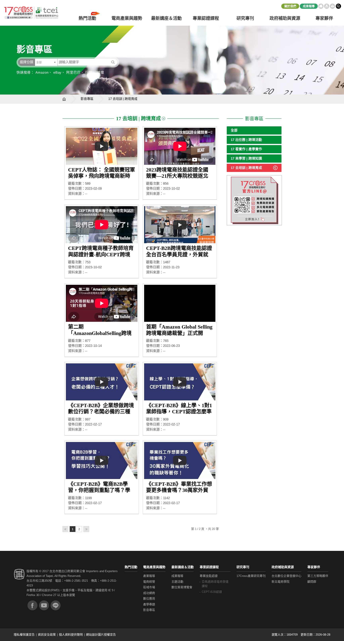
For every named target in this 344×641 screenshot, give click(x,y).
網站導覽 (326, 6)
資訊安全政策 (47, 634)
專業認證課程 (209, 567)
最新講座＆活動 (182, 567)
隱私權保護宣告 (24, 634)
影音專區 (87, 98)
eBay (57, 72)
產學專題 (149, 604)
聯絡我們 (332, 6)
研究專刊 (245, 18)
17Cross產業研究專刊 (251, 576)
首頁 (320, 6)
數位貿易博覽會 (181, 587)
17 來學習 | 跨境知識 (246, 158)
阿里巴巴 (73, 72)
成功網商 (149, 593)
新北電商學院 (280, 581)
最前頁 (65, 529)
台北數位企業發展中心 (286, 576)
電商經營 (149, 581)
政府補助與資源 (283, 567)
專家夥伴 (313, 567)
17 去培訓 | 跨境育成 (246, 168)
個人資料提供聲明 (71, 634)
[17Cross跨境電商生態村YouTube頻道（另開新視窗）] (44, 605)
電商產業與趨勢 (154, 567)
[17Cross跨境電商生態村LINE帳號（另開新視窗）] (56, 605)
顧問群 (311, 581)
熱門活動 (131, 567)
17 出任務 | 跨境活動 (246, 140)
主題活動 (177, 581)
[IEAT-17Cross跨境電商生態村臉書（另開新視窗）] (32, 605)
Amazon (42, 72)
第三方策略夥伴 (317, 576)
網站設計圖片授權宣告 (101, 634)
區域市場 (149, 587)
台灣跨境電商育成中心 (31, 13)
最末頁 (86, 529)
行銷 (88, 72)
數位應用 (149, 598)
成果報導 (309, 6)
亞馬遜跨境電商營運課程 (215, 584)
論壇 (100, 72)
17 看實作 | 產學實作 (246, 149)
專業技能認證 (209, 576)
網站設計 (44, 590)
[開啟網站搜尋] (338, 6)
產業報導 (149, 576)
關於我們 (290, 6)
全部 (234, 130)
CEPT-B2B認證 (212, 591)
